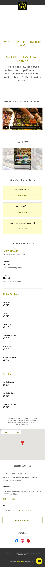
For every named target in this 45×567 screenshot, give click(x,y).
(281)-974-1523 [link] (9, 499)
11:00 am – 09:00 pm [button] (21, 510)
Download (22, 195)
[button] (30, 510)
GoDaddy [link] (20, 562)
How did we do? (22, 520)
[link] (22, 2)
